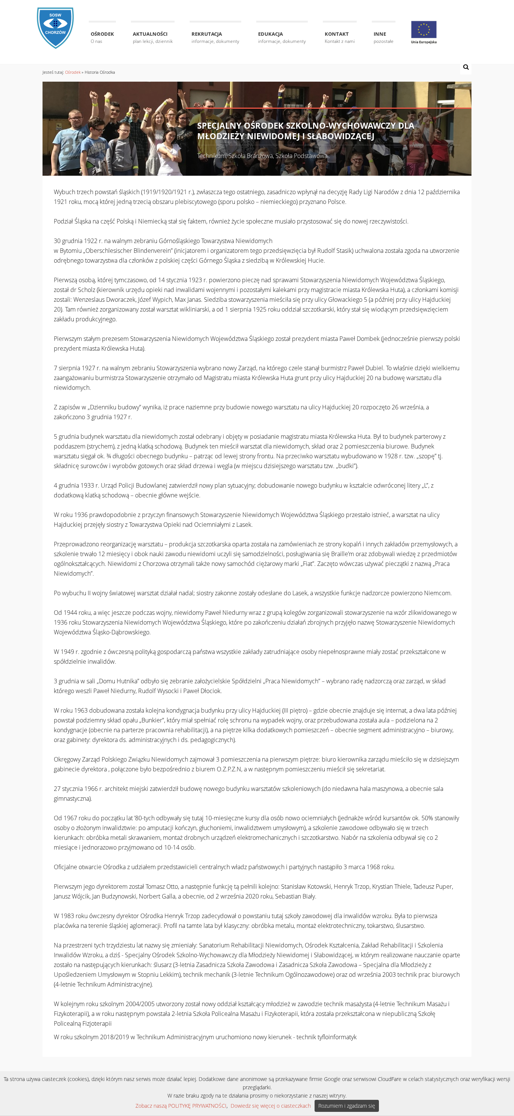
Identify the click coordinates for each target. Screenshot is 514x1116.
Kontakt (340, 37)
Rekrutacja (215, 37)
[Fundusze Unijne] (424, 32)
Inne (384, 37)
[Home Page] (55, 23)
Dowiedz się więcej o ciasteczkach (271, 1105)
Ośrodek (102, 37)
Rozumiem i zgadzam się (346, 1105)
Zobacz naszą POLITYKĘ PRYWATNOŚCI (181, 1105)
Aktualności (153, 37)
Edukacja (282, 37)
